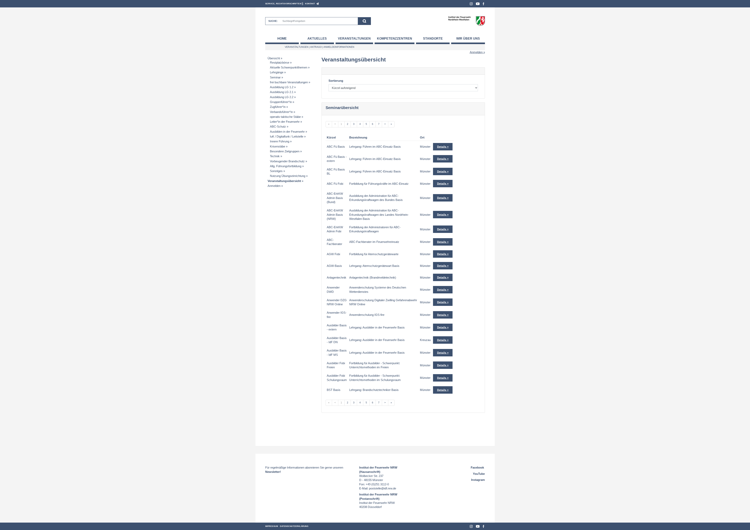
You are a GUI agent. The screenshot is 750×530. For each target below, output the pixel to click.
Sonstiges (276, 171)
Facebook (483, 3)
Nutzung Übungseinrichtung (287, 176)
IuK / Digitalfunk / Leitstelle (286, 136)
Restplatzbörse (279, 62)
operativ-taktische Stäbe (285, 116)
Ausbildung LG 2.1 (281, 92)
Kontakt (310, 4)
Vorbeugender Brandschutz (287, 161)
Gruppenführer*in (281, 102)
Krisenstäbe (277, 146)
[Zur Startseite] (466, 20)
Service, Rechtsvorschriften (283, 4)
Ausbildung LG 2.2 (281, 97)
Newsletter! (273, 471)
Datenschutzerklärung (294, 526)
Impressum (271, 526)
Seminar (275, 77)
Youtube (478, 3)
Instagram (471, 3)
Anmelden (476, 52)
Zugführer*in (278, 106)
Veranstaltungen (354, 38)
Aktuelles (317, 38)
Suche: (273, 21)
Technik (275, 156)
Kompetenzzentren (394, 38)
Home (282, 38)
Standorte (433, 38)
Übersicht (274, 58)
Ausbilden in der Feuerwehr (287, 131)
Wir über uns (468, 38)
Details (441, 146)
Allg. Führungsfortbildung (285, 166)
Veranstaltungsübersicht (284, 181)
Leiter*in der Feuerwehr (285, 121)
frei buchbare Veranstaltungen (289, 82)
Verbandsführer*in (281, 112)
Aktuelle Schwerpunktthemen (288, 67)
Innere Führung (279, 141)
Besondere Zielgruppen (284, 151)
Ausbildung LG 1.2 (281, 87)
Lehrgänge (276, 72)
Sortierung (336, 80)
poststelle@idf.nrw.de (382, 488)
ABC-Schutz (278, 126)
